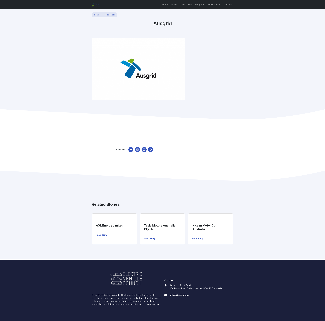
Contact (227, 4)
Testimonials (109, 15)
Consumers (186, 4)
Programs (200, 4)
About (174, 4)
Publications (214, 4)
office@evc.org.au (179, 295)
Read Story (101, 235)
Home (165, 4)
